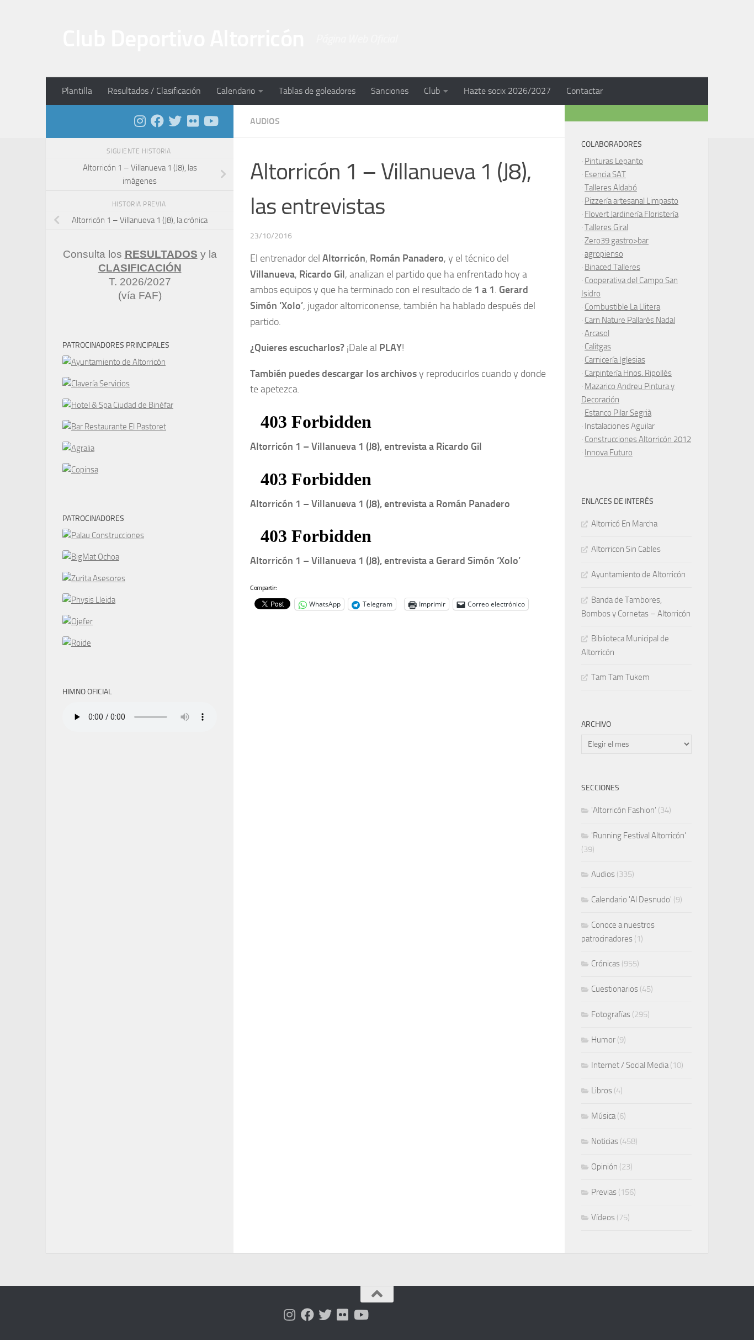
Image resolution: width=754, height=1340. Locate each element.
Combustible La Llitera (622, 307)
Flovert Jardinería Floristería (631, 214)
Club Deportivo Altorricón (183, 38)
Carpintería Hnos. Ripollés (628, 373)
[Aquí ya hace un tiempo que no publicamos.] (175, 120)
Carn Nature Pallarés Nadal (630, 320)
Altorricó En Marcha (624, 524)
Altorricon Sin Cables (626, 549)
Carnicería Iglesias (615, 360)
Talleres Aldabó (611, 188)
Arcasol (597, 333)
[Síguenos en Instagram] (139, 120)
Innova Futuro (609, 453)
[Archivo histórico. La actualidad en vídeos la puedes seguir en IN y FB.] (210, 120)
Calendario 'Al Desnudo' (631, 900)
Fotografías (610, 1014)
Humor (603, 1040)
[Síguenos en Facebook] (157, 120)
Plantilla (77, 91)
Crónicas (605, 964)
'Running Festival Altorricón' (638, 836)
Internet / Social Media (629, 1065)
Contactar (584, 91)
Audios (265, 121)
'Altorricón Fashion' (623, 810)
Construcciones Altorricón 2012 (638, 439)
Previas (604, 1192)
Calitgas (598, 347)
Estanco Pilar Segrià (618, 413)
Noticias (604, 1141)
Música (603, 1116)
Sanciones (389, 91)
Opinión (604, 1167)
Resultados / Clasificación (154, 91)
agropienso (604, 254)
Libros (601, 1091)
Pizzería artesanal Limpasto (631, 201)
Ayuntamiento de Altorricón (638, 574)
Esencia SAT (605, 174)
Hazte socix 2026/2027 (507, 91)
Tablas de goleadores (317, 91)
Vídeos (603, 1217)
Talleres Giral (606, 227)
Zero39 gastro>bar (617, 241)
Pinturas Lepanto (614, 161)
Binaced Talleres (612, 267)
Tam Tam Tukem (620, 677)
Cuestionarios (614, 989)
